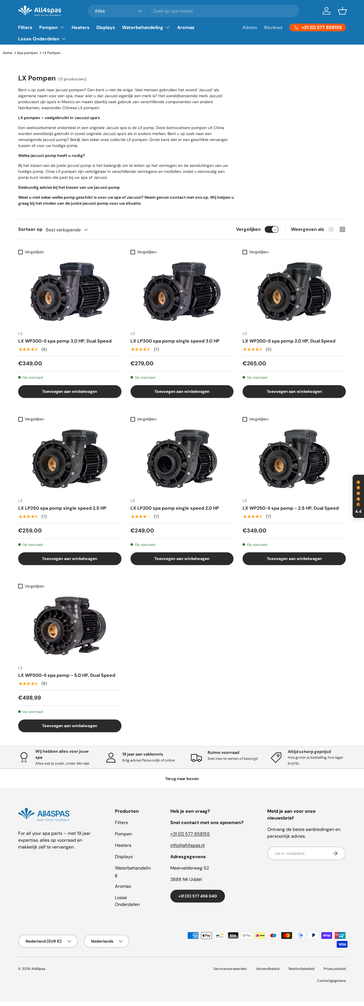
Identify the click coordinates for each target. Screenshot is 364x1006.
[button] (342, 11)
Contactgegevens (331, 980)
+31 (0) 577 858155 (190, 834)
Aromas (186, 27)
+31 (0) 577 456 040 (197, 896)
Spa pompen (27, 53)
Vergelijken (248, 229)
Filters (25, 27)
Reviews (273, 27)
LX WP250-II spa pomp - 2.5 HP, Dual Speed (291, 508)
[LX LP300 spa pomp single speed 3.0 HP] (182, 291)
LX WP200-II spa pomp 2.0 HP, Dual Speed (289, 341)
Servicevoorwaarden (230, 968)
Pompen (48, 27)
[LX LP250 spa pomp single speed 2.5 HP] (69, 458)
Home (7, 53)
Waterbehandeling (142, 27)
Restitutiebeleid (302, 968)
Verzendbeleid (268, 968)
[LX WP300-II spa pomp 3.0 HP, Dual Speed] (69, 291)
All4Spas (38, 968)
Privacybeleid (335, 968)
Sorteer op (30, 229)
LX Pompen (52, 53)
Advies (249, 27)
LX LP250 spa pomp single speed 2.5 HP (62, 508)
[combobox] (193, 11)
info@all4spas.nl (187, 845)
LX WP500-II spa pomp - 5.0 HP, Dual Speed (66, 675)
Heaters (81, 27)
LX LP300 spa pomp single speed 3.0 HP (175, 341)
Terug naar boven (182, 778)
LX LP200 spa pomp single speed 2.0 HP (175, 508)
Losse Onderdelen (38, 39)
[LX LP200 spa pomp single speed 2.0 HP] (182, 458)
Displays (105, 27)
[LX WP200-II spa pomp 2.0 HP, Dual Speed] (294, 291)
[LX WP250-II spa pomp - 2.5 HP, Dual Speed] (294, 458)
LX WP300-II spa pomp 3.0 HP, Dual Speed (64, 341)
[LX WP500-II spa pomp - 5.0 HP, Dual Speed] (69, 626)
